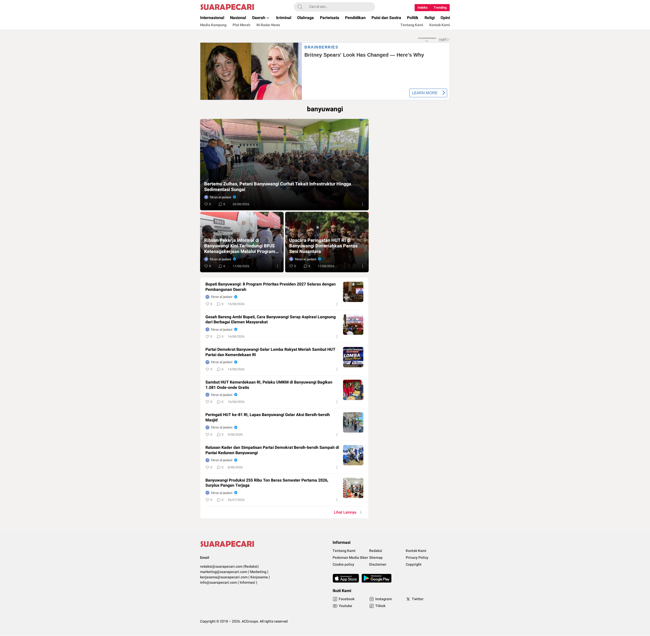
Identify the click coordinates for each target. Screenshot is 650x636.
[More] (363, 204)
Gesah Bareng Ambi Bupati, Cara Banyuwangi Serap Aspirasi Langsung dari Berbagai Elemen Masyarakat (270, 319)
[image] (353, 292)
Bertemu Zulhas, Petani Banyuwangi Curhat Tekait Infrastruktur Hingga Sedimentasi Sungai (277, 187)
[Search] (300, 7)
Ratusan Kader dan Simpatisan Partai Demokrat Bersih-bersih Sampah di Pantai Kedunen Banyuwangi (272, 450)
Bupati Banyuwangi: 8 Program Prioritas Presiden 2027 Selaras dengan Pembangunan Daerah (270, 287)
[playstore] (377, 578)
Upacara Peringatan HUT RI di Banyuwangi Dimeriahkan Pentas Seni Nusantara (323, 246)
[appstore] (346, 578)
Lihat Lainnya (345, 512)
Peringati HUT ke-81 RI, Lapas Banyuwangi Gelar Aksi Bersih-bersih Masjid (267, 417)
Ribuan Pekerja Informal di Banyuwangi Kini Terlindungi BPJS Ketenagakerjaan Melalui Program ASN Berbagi (239, 246)
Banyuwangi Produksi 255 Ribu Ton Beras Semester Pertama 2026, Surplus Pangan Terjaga (266, 483)
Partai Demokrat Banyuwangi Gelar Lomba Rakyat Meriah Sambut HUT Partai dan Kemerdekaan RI (270, 352)
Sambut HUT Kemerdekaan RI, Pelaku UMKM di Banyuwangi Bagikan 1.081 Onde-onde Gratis (268, 385)
